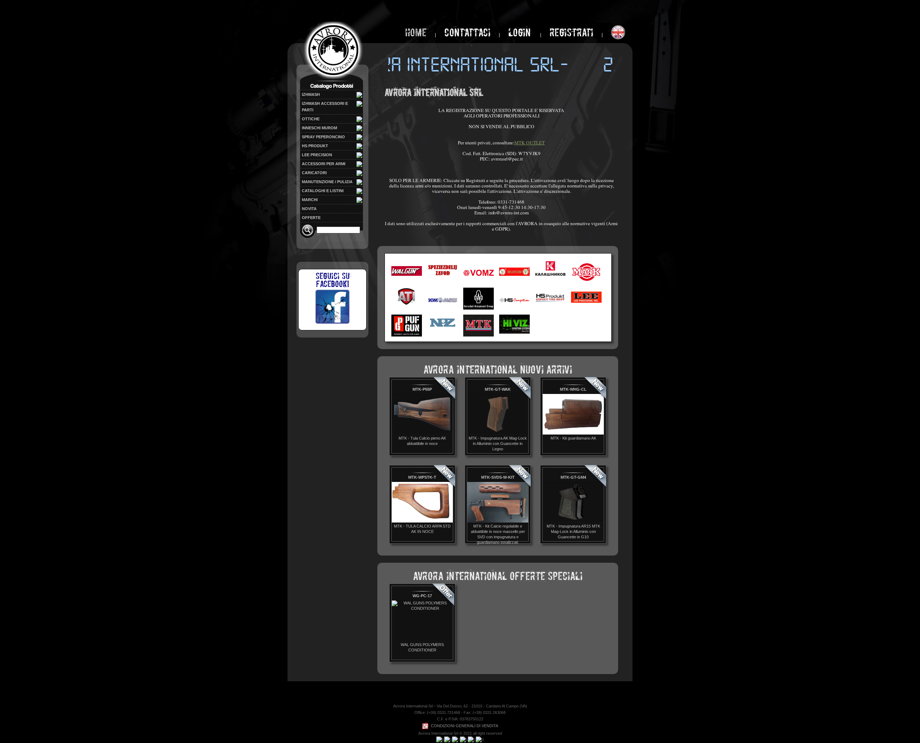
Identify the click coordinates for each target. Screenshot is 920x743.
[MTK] (478, 335)
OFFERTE (311, 217)
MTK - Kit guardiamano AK (573, 438)
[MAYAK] (586, 282)
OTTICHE (310, 119)
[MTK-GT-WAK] (497, 433)
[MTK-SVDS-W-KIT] (497, 521)
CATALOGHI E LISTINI (323, 191)
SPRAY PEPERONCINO (323, 137)
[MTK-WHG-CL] (573, 433)
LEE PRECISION (317, 155)
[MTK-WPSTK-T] (422, 521)
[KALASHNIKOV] (550, 275)
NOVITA (309, 208)
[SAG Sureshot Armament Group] (478, 308)
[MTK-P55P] (422, 433)
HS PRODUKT (315, 146)
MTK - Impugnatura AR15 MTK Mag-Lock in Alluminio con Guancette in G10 (573, 531)
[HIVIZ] (514, 332)
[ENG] (618, 32)
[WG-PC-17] (422, 608)
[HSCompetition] (514, 301)
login (520, 32)
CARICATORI (314, 173)
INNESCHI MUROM (319, 128)
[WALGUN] (406, 275)
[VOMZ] (478, 275)
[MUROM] (514, 275)
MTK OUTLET (529, 142)
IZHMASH (311, 94)
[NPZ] (442, 328)
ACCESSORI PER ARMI (323, 164)
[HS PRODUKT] (550, 301)
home (416, 32)
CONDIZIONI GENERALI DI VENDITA (464, 726)
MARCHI (310, 200)
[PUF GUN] (406, 335)
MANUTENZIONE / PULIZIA (327, 182)
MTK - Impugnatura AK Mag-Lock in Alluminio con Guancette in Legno (498, 443)
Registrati (571, 32)
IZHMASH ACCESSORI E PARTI (325, 106)
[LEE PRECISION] (586, 301)
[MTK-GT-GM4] (573, 521)
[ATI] (406, 304)
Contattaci (467, 32)
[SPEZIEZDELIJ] (442, 275)
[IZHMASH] (442, 301)
